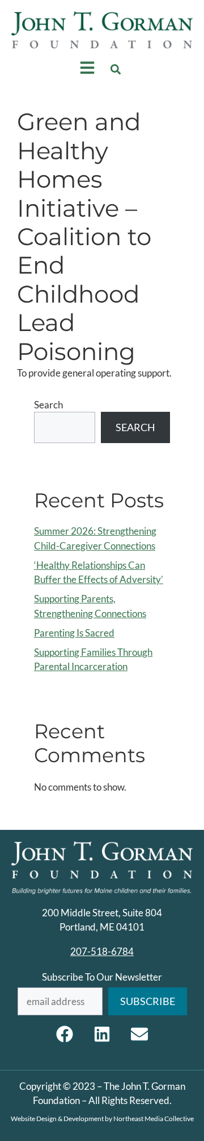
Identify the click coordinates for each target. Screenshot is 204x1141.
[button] (116, 69)
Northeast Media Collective (153, 1118)
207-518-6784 (102, 951)
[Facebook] (64, 1034)
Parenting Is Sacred (74, 633)
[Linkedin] (102, 1034)
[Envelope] (139, 1034)
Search (48, 405)
